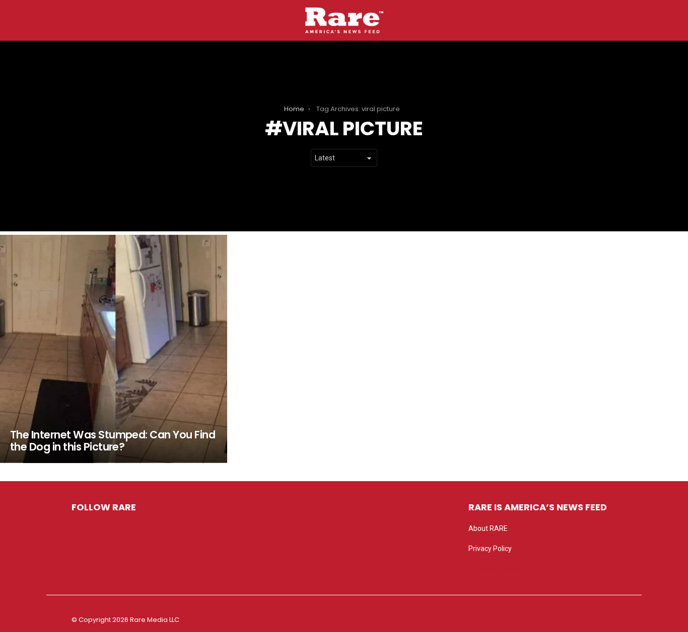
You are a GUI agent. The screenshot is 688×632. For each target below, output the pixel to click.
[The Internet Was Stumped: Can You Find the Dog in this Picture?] (113, 349)
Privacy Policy (490, 549)
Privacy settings (493, 569)
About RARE (488, 528)
